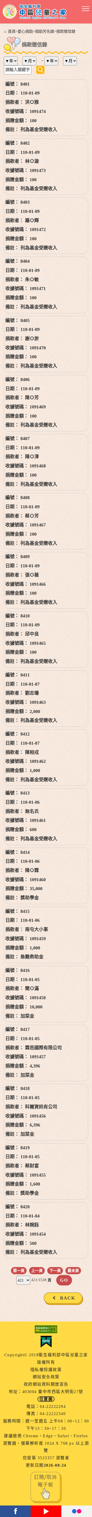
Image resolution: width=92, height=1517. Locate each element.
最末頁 (73, 1270)
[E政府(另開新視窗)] (46, 1342)
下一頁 (55, 1270)
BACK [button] (67, 1298)
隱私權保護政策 (46, 1369)
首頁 (12, 31)
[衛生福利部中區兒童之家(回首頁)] (35, 11)
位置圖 (46, 1399)
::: (5, 31)
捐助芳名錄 (44, 31)
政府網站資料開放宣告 (46, 1384)
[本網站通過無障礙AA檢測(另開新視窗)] (46, 1329)
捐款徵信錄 (65, 31)
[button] (85, 9)
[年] (12, 60)
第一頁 (19, 1270)
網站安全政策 (46, 1377)
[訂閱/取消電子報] (46, 1487)
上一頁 (37, 1270)
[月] (31, 60)
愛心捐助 (25, 31)
